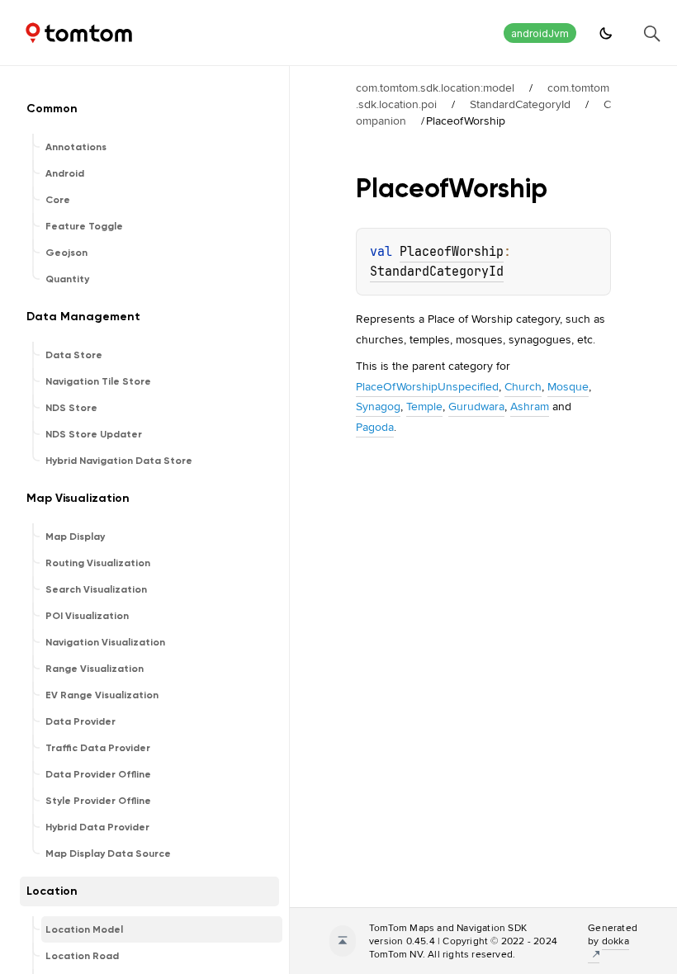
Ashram (529, 406)
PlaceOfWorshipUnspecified (427, 386)
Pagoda (375, 426)
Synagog (378, 406)
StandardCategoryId (520, 104)
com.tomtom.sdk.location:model (435, 87)
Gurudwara (476, 406)
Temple (424, 406)
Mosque (568, 386)
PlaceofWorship (452, 252)
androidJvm (540, 33)
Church (523, 386)
